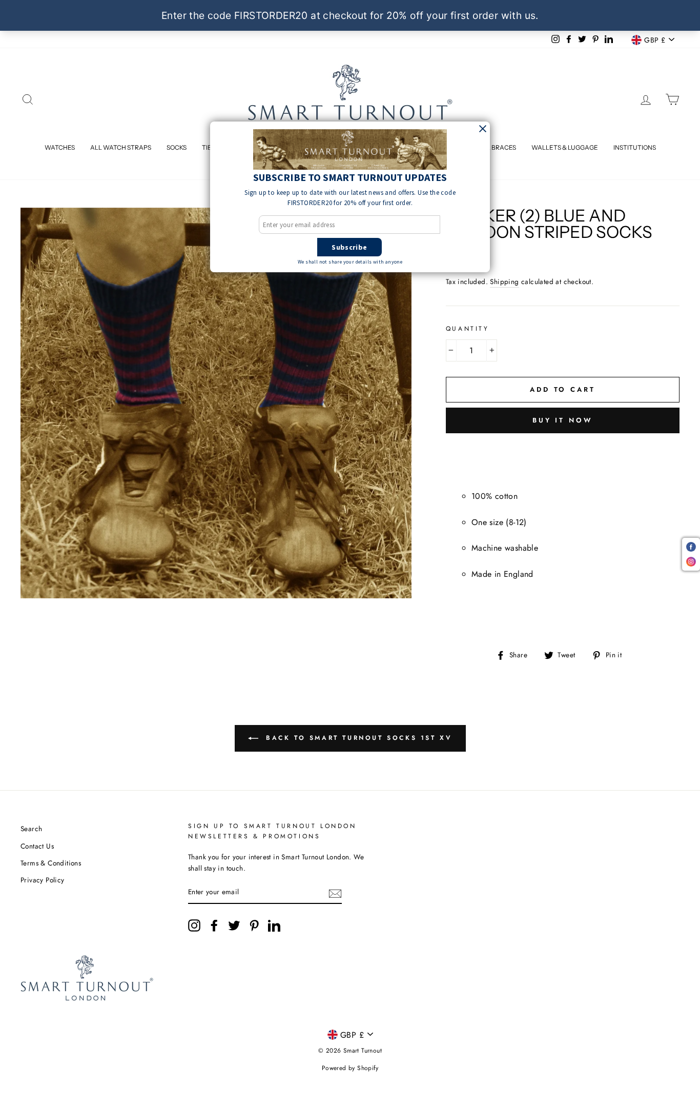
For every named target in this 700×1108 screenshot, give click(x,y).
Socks (177, 147)
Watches (60, 147)
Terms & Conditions (50, 863)
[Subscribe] (335, 892)
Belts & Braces (491, 147)
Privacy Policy (42, 880)
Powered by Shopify (350, 1068)
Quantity (467, 328)
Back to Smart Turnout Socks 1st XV (357, 737)
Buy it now (562, 420)
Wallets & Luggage (564, 147)
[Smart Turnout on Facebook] (214, 925)
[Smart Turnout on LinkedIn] (274, 925)
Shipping (504, 281)
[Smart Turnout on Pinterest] (254, 925)
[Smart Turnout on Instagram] (194, 925)
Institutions (634, 147)
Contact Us (37, 846)
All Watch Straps (120, 147)
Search (31, 828)
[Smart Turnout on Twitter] (234, 925)
